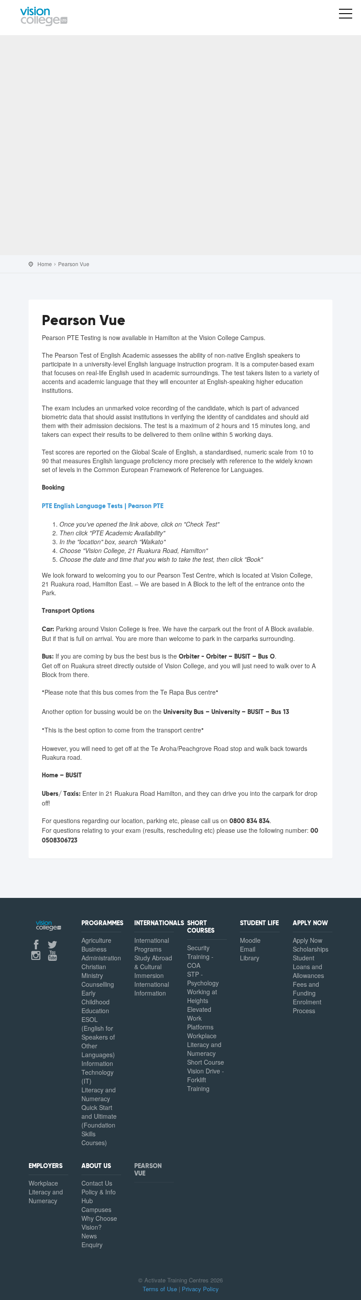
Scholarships (310, 949)
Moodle (250, 940)
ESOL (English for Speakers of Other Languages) (98, 1037)
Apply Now (307, 940)
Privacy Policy (200, 1289)
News (89, 1235)
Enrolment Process (307, 1006)
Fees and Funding (306, 988)
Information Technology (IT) (97, 1072)
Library (249, 957)
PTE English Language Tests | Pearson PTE (102, 506)
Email (247, 949)
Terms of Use (160, 1289)
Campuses (96, 1209)
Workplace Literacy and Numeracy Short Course (205, 1048)
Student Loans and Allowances (308, 966)
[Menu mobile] (345, 15)
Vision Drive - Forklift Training (205, 1079)
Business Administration (101, 953)
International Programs (151, 944)
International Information (151, 988)
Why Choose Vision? (99, 1222)
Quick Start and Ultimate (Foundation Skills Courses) (99, 1125)
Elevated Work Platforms (200, 1018)
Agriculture (96, 940)
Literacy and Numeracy (98, 1094)
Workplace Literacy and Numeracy (46, 1192)
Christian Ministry (93, 971)
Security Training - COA (200, 956)
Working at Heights (202, 996)
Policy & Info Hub (98, 1196)
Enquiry (92, 1244)
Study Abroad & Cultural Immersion (153, 966)
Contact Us (96, 1183)
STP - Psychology (203, 978)
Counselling (97, 984)
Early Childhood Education (95, 1002)
